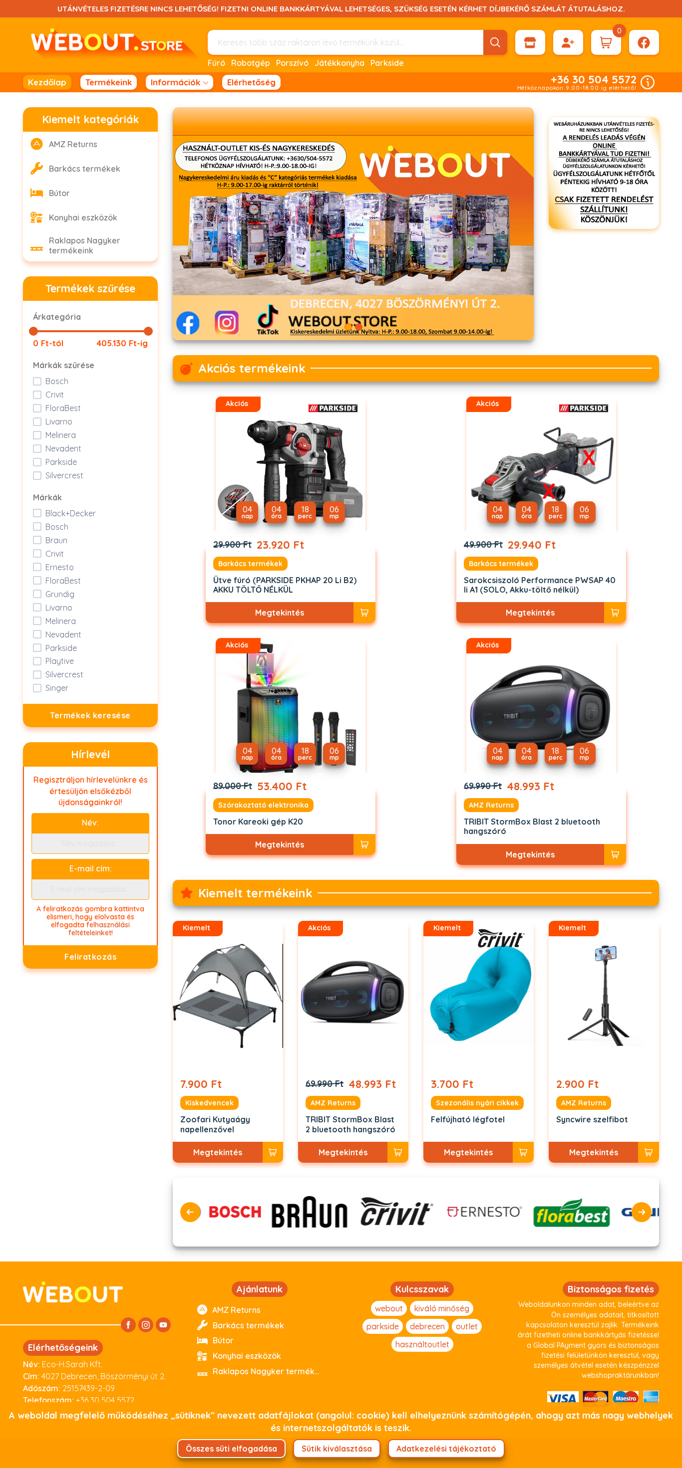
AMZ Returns (491, 805)
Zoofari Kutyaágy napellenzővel (215, 1124)
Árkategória (57, 317)
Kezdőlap (47, 82)
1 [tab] (348, 327)
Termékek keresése (90, 715)
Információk (175, 82)
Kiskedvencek (209, 1102)
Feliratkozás (90, 957)
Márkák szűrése (63, 365)
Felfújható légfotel (468, 1119)
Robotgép (250, 63)
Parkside (387, 63)
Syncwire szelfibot (592, 1119)
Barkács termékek (250, 563)
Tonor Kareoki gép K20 (258, 822)
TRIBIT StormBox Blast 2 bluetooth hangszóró (532, 826)
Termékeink (108, 82)
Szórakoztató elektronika (263, 805)
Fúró (216, 63)
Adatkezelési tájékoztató (446, 1449)
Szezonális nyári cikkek (477, 1102)
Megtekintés (279, 613)
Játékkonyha (339, 63)
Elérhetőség (251, 82)
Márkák (47, 497)
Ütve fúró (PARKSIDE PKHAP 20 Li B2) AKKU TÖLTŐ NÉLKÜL (284, 585)
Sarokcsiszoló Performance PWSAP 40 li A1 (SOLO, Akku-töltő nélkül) (540, 585)
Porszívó (292, 63)
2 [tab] (358, 327)
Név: (90, 823)
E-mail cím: (90, 868)
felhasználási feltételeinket (99, 928)
